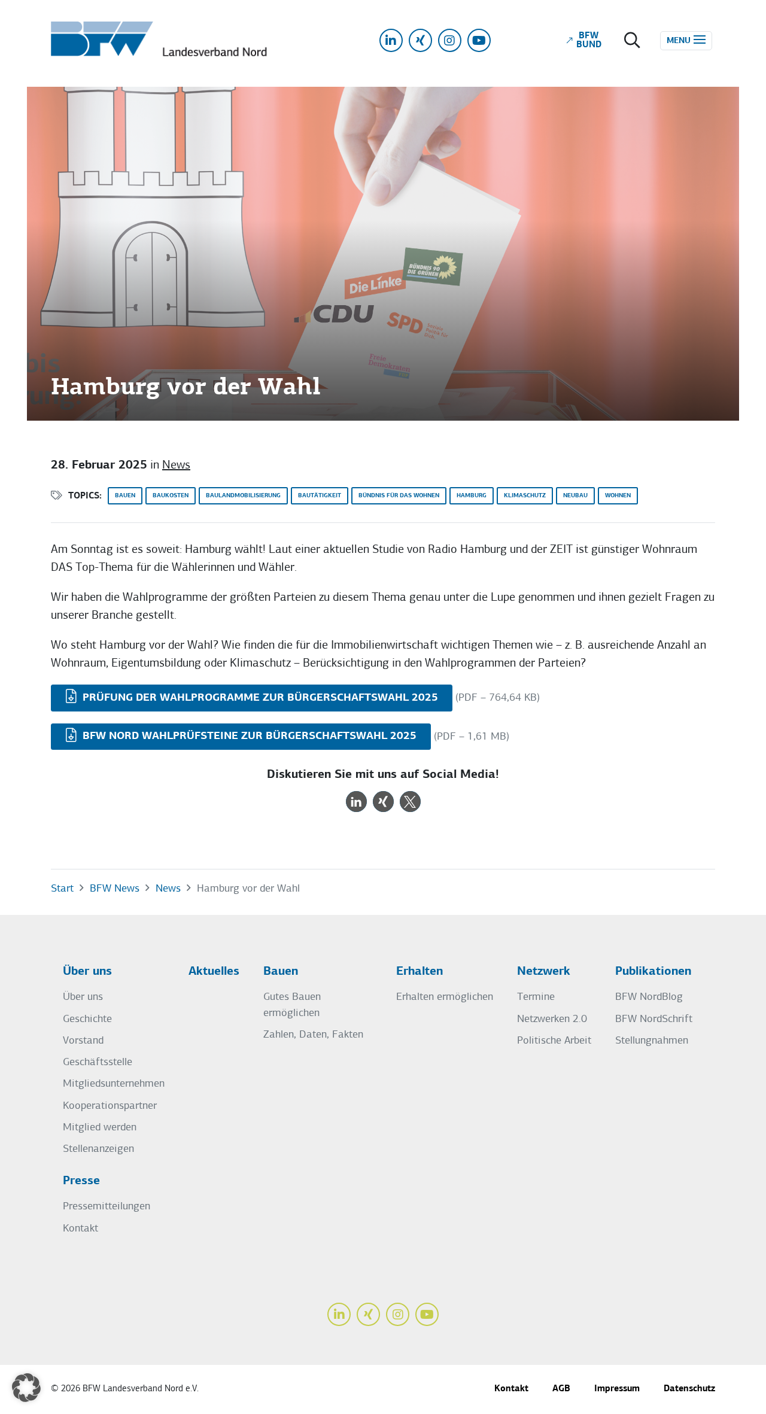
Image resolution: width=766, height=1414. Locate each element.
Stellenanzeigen (98, 1149)
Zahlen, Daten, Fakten (313, 1035)
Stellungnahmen (651, 1041)
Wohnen (618, 495)
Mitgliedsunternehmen (114, 1084)
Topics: (85, 496)
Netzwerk (543, 972)
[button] (356, 801)
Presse (81, 1181)
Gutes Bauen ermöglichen (292, 1005)
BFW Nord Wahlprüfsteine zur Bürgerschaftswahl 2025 (248, 736)
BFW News (114, 889)
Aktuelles (214, 972)
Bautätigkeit (319, 495)
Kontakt (80, 1229)
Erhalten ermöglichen (444, 997)
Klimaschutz (525, 495)
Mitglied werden (99, 1128)
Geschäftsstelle (97, 1062)
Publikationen (653, 972)
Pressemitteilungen (106, 1207)
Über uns (87, 972)
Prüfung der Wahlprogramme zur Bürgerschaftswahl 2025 (259, 698)
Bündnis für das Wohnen (398, 495)
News (176, 466)
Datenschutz (689, 1389)
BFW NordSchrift (653, 1019)
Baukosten (171, 495)
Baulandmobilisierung (243, 495)
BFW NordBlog (649, 997)
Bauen (125, 495)
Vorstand (83, 1041)
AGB (561, 1389)
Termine (536, 997)
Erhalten (419, 972)
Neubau (575, 495)
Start (62, 889)
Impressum (617, 1389)
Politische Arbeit (554, 1041)
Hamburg (472, 495)
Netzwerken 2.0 (552, 1019)
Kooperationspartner (110, 1106)
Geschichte (87, 1019)
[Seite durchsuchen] (632, 41)
